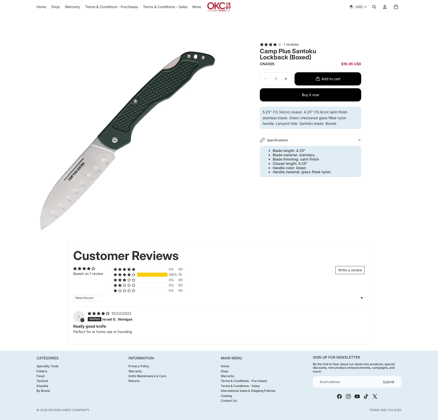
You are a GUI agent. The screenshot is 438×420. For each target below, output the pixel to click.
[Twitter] (375, 396)
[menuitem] (197, 7)
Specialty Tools (47, 366)
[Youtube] (357, 396)
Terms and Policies (385, 410)
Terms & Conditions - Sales (240, 386)
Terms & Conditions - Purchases (244, 381)
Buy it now (310, 95)
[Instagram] (348, 396)
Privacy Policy (139, 366)
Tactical (42, 381)
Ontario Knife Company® (68, 410)
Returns (134, 381)
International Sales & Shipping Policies (248, 391)
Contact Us (229, 400)
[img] (99, 313)
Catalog (226, 395)
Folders (41, 371)
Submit (388, 381)
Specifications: (277, 140)
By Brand (43, 391)
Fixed (40, 376)
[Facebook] (339, 396)
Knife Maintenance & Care (147, 376)
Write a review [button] (350, 270)
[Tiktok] (366, 396)
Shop (224, 371)
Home (225, 366)
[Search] (374, 6)
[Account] (384, 6)
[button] (124, 275)
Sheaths (42, 386)
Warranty (135, 371)
